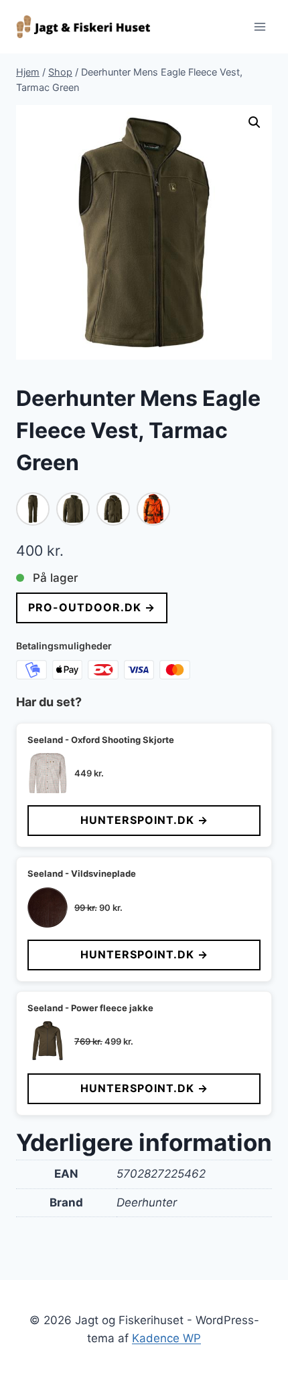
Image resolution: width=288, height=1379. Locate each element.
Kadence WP (166, 1338)
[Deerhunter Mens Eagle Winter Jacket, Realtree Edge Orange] (153, 509)
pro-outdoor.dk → (91, 607)
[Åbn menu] (259, 26)
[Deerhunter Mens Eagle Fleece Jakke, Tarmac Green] (73, 509)
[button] (254, 122)
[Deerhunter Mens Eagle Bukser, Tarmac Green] (33, 509)
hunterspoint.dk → (144, 820)
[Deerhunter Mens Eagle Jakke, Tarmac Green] (113, 509)
